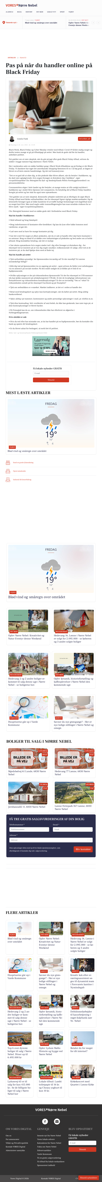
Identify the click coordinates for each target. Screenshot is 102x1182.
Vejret (71, 12)
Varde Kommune (44, 1154)
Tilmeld (51, 380)
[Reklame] (51, 346)
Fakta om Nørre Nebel (46, 1147)
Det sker (39, 12)
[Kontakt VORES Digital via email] (57, 1121)
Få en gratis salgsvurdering (49, 1158)
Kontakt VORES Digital (15, 1147)
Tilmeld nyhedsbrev (88, 1178)
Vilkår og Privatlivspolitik (17, 1143)
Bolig (19, 12)
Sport (62, 12)
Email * (56, 824)
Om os (8, 1135)
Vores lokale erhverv (46, 1139)
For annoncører (12, 1139)
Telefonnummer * (17, 824)
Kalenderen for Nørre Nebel (49, 1143)
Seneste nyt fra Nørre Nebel (49, 1135)
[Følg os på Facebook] (45, 1121)
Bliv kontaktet (83, 849)
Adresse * (13, 835)
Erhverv (29, 12)
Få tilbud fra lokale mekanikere (50, 1161)
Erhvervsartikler (44, 1150)
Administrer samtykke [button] (15, 1150)
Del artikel (83, 139)
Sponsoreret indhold (46, 1165)
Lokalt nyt (51, 12)
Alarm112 (9, 12)
